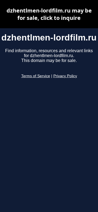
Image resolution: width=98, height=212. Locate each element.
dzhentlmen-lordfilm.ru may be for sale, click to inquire (49, 14)
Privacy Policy (65, 76)
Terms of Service (35, 76)
